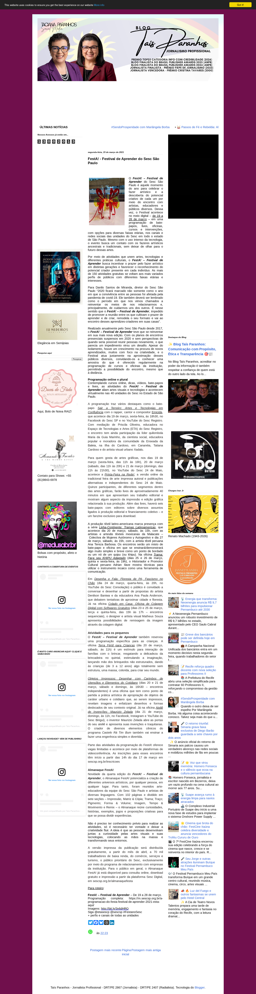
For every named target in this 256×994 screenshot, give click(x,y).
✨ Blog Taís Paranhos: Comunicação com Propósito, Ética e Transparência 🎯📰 (192, 349)
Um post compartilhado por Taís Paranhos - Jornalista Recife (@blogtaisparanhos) (78, 639)
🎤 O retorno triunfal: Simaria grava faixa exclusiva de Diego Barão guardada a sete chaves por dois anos (193, 730)
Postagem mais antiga (146, 950)
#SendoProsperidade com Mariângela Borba (119, 127)
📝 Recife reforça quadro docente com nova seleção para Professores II (198, 670)
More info (99, 5)
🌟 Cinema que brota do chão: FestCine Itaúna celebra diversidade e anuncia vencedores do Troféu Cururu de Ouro (190, 830)
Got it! (240, 5)
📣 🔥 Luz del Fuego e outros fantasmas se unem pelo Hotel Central (198, 894)
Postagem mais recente (105, 950)
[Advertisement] (109, 100)
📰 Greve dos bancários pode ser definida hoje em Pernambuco (198, 638)
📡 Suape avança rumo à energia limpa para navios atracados (198, 798)
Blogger (200, 987)
